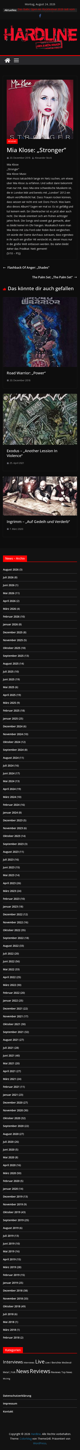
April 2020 (9, 1165)
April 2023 (9, 883)
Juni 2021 (9, 1055)
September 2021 (13, 1032)
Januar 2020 (10, 1188)
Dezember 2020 (13, 1102)
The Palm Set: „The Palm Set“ (52, 277)
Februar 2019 (11, 1275)
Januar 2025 (10, 718)
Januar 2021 (10, 1094)
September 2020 (13, 1126)
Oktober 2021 (11, 1024)
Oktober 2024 (11, 742)
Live (40, 1361)
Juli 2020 (8, 1141)
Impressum (10, 1403)
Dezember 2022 (13, 914)
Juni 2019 (9, 1243)
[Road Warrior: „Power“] (40, 300)
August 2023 (11, 851)
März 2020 (9, 1173)
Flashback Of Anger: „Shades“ (28, 267)
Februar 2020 (11, 1181)
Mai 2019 (8, 1251)
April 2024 (9, 789)
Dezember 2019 (13, 1196)
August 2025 (11, 663)
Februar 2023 (11, 898)
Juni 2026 (9, 585)
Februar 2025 (11, 710)
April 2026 (9, 601)
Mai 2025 (8, 687)
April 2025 (9, 695)
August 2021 (11, 1039)
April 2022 (9, 977)
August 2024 (11, 757)
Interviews (13, 1362)
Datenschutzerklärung (17, 1395)
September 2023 (13, 844)
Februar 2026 (11, 616)
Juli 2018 (8, 1314)
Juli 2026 (8, 577)
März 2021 (9, 1079)
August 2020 (11, 1134)
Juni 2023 (9, 867)
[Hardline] (7, 60)
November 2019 (13, 1204)
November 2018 (13, 1298)
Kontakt (8, 1411)
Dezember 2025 (13, 632)
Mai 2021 (8, 1063)
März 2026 (9, 608)
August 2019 (11, 1228)
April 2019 (9, 1259)
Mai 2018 (8, 1322)
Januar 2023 (10, 906)
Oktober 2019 (11, 1212)
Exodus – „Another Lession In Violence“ (32, 453)
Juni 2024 (9, 773)
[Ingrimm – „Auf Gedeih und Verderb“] (40, 479)
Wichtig (6, 1378)
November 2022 (13, 922)
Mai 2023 (8, 875)
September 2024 (13, 749)
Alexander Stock (43, 157)
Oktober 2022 (11, 930)
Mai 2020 (8, 1157)
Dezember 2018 (13, 1290)
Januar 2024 (10, 812)
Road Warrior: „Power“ (26, 372)
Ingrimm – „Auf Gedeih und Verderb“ (38, 521)
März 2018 (9, 1329)
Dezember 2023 (13, 820)
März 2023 (9, 891)
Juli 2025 (8, 671)
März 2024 (9, 797)
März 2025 (9, 702)
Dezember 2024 (13, 726)
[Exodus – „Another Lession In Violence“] (40, 396)
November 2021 (13, 1016)
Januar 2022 (10, 1000)
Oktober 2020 (11, 1118)
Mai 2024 (8, 781)
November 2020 (13, 1110)
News (22, 1371)
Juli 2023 (8, 859)
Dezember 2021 (13, 1008)
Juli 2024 (8, 765)
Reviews (12, 141)
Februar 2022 (11, 992)
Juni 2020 (9, 1149)
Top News (66, 1372)
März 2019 (9, 1267)
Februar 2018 (11, 1337)
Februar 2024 (11, 804)
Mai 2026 (8, 593)
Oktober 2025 (11, 648)
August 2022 (11, 945)
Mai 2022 (8, 969)
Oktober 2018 (11, 1306)
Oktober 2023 (11, 836)
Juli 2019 (8, 1235)
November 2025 (13, 640)
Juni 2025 (9, 679)
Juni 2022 (9, 961)
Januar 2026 (10, 624)
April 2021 (9, 1071)
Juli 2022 (8, 953)
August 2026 (11, 569)
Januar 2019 (10, 1282)
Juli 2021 (8, 1047)
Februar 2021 (11, 1086)
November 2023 (13, 828)
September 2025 (13, 655)
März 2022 (9, 985)
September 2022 (13, 938)
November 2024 (13, 734)
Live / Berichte (53, 1362)
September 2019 (13, 1220)
